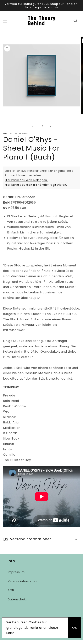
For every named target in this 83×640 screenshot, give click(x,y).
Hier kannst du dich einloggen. (26, 180)
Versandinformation (23, 581)
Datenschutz (17, 599)
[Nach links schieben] (33, 126)
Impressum (16, 572)
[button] (5, 20)
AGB (11, 590)
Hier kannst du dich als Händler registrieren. (36, 185)
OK (74, 627)
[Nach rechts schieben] (50, 126)
